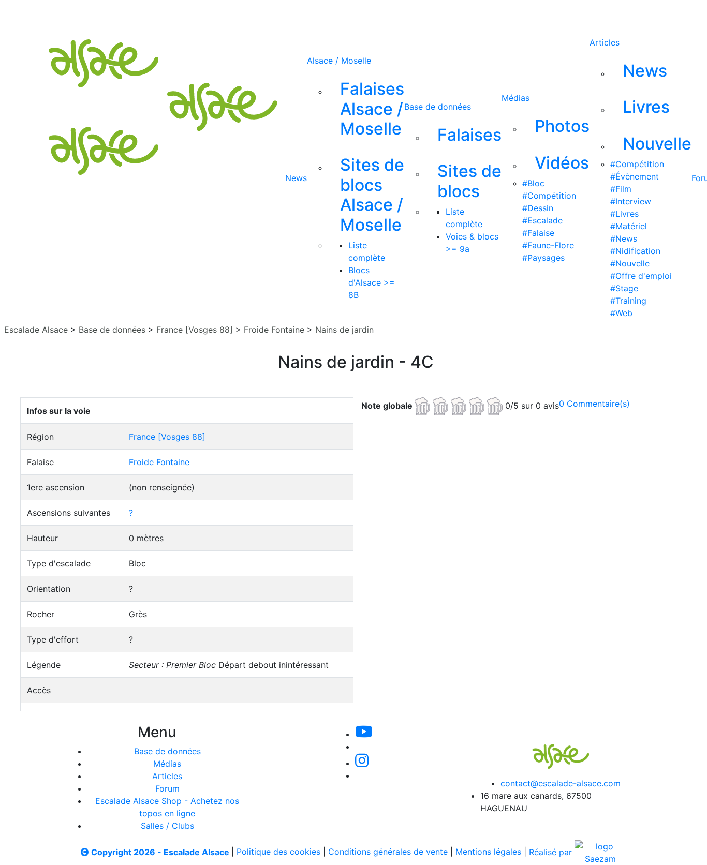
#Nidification (635, 251)
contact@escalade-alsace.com (560, 783)
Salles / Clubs (167, 826)
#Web (621, 313)
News (296, 178)
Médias (515, 98)
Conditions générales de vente (388, 852)
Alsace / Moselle (339, 60)
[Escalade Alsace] (550, 749)
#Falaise (538, 233)
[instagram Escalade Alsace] (373, 14)
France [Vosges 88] (194, 329)
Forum (167, 788)
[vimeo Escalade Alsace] (338, 14)
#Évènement (634, 176)
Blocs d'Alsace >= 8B (371, 282)
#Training (628, 300)
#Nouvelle (630, 263)
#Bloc (533, 183)
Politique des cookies (278, 852)
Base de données (437, 106)
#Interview (630, 201)
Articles (605, 42)
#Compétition (549, 195)
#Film (620, 189)
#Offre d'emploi (641, 276)
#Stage (624, 288)
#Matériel (628, 226)
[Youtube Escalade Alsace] (302, 14)
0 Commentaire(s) (594, 403)
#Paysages (543, 257)
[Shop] (441, 14)
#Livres (624, 213)
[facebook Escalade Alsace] (406, 14)
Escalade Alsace (36, 329)
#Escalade (542, 220)
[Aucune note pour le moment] (460, 405)
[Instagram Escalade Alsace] (362, 763)
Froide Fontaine (274, 329)
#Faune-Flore (548, 245)
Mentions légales (488, 852)
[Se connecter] (471, 14)
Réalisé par (552, 852)
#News (623, 238)
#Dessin (537, 208)
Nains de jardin (344, 329)
